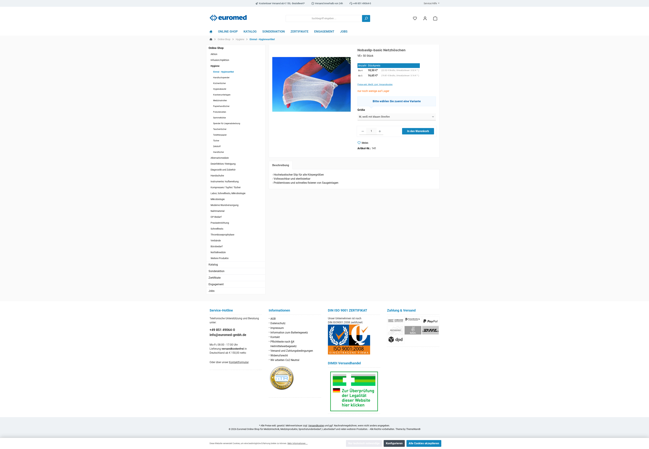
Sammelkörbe (219, 118)
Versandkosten (316, 425)
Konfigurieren (394, 443)
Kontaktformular (238, 362)
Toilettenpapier (220, 135)
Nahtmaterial (217, 211)
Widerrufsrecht (279, 355)
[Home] (212, 32)
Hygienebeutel (219, 89)
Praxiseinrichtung (220, 222)
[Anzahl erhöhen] (379, 131)
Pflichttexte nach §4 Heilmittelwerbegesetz (283, 344)
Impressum (277, 328)
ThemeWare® (413, 429)
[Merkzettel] (415, 18)
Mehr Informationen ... (297, 443)
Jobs (211, 290)
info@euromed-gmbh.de (228, 335)
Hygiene (215, 66)
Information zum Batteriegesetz (289, 332)
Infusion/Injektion (220, 60)
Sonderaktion (216, 271)
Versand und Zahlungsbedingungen (291, 350)
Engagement (216, 284)
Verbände (216, 240)
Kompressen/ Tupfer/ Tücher (226, 187)
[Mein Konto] (425, 18)
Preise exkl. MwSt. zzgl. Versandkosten (375, 84)
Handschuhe (217, 175)
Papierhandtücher (221, 106)
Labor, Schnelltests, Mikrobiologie (228, 193)
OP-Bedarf (216, 217)
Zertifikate (215, 277)
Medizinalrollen (220, 100)
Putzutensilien (219, 112)
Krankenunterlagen (222, 95)
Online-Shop (216, 48)
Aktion (214, 54)
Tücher (216, 140)
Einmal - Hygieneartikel (223, 72)
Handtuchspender (221, 77)
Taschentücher (219, 129)
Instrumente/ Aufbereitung (225, 181)
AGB (273, 318)
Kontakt (275, 337)
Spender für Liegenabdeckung (226, 123)
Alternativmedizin (220, 158)
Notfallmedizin (218, 252)
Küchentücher (219, 83)
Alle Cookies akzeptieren (424, 443)
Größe (361, 109)
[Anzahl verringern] (362, 131)
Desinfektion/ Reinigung (223, 163)
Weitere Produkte (220, 258)
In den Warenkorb (418, 131)
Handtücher (218, 152)
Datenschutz (277, 323)
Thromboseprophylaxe (222, 234)
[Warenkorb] (435, 18)
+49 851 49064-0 (222, 330)
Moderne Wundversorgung (224, 205)
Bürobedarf (217, 246)
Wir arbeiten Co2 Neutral (284, 360)
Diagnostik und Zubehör (223, 169)
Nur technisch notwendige (364, 443)
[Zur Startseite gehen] (228, 18)
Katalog (213, 264)
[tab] (281, 165)
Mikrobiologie (218, 199)
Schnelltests (217, 228)
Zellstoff (217, 146)
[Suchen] (366, 18)
